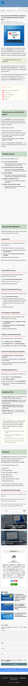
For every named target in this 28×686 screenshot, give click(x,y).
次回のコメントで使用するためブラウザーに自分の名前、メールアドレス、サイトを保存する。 (13, 660)
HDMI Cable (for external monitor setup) (14, 438)
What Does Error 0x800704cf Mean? (11, 90)
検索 (24, 510)
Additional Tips (6, 97)
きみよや (18, 682)
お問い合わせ (16, 5)
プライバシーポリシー (9, 5)
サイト (2, 653)
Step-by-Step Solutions (8, 94)
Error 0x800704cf (15, 22)
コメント (3, 630)
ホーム (2, 5)
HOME (3, 10)
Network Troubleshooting (12, 24)
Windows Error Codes (11, 10)
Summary (5, 99)
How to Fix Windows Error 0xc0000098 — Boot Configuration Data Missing (21, 606)
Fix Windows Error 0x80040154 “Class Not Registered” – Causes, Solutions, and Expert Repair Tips (20, 597)
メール (2, 648)
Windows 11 (4, 22)
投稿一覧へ (14, 584)
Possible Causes (7, 92)
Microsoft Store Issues (22, 24)
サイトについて (14, 679)
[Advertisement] (14, 206)
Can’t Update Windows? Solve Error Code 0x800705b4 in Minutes (21, 615)
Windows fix (9, 22)
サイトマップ (5, 678)
